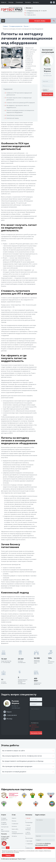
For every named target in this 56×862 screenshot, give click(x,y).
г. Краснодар (28, 841)
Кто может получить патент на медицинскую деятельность (19, 98)
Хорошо (8, 855)
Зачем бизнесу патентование (15, 115)
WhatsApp (9, 718)
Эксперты (36, 2)
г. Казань (27, 825)
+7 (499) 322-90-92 (31, 15)
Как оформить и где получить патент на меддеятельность (18, 106)
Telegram (9, 712)
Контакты (28, 2)
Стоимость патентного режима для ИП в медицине (21, 102)
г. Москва (27, 818)
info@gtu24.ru (30, 13)
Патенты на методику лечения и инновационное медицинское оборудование (20, 111)
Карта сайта (15, 829)
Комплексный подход (13, 118)
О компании (19, 2)
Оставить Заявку (39, 21)
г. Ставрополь (29, 843)
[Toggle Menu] (3, 21)
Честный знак (4, 826)
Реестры (10, 2)
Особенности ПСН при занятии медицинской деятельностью (19, 94)
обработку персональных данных (48, 90)
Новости (3, 2)
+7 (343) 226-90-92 (11, 715)
